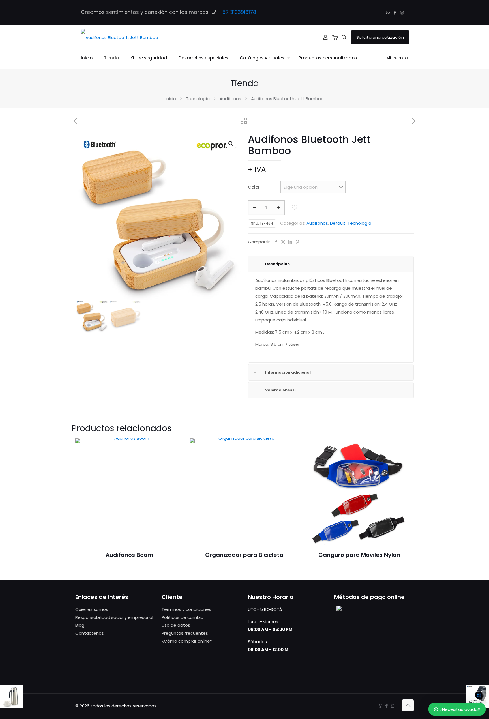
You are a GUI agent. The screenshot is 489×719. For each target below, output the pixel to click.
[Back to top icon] (408, 705)
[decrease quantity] (254, 208)
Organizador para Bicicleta (244, 555)
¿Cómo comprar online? (187, 641)
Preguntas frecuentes (185, 633)
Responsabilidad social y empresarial (114, 617)
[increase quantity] (278, 208)
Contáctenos (89, 633)
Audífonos (230, 99)
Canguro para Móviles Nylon (359, 555)
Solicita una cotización (380, 37)
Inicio (171, 99)
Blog (79, 625)
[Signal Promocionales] (119, 37)
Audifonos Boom (129, 555)
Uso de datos (176, 625)
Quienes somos (91, 609)
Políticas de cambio (182, 617)
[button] (231, 143)
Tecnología (198, 99)
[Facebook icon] (395, 13)
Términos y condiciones (186, 609)
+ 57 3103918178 (236, 12)
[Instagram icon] (402, 13)
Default (338, 223)
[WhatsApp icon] (388, 13)
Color (254, 187)
